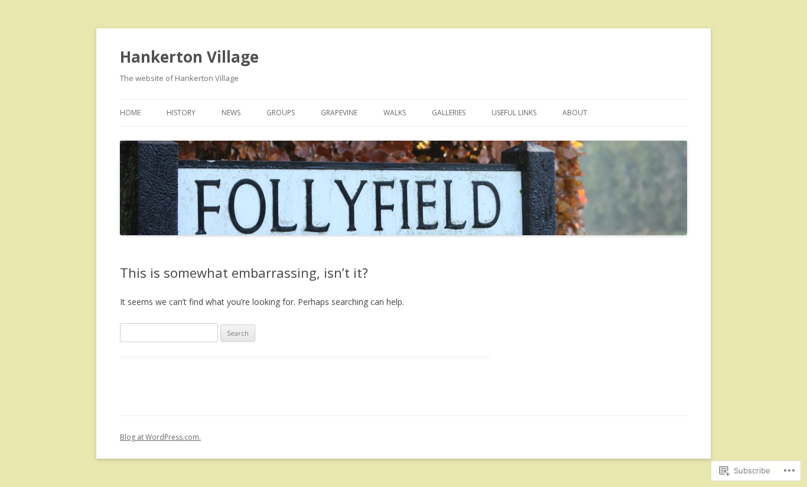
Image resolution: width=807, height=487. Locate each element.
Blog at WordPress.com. (160, 437)
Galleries (449, 113)
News (231, 113)
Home (130, 113)
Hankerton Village (189, 56)
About (574, 113)
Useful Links (514, 113)
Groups (280, 113)
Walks (394, 113)
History (181, 113)
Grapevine (339, 113)
